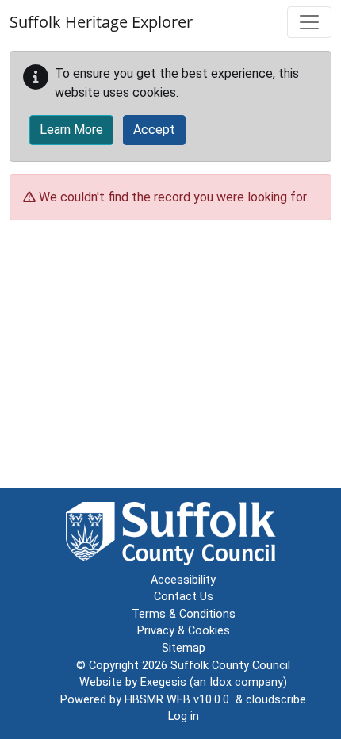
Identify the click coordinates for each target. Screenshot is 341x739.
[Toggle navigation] (309, 22)
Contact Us (183, 596)
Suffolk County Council (230, 665)
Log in (183, 716)
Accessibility (183, 580)
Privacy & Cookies (183, 631)
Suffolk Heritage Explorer (101, 22)
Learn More (71, 129)
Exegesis (163, 682)
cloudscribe (276, 699)
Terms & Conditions (184, 614)
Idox (220, 682)
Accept (154, 129)
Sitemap (183, 648)
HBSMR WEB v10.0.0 (180, 699)
